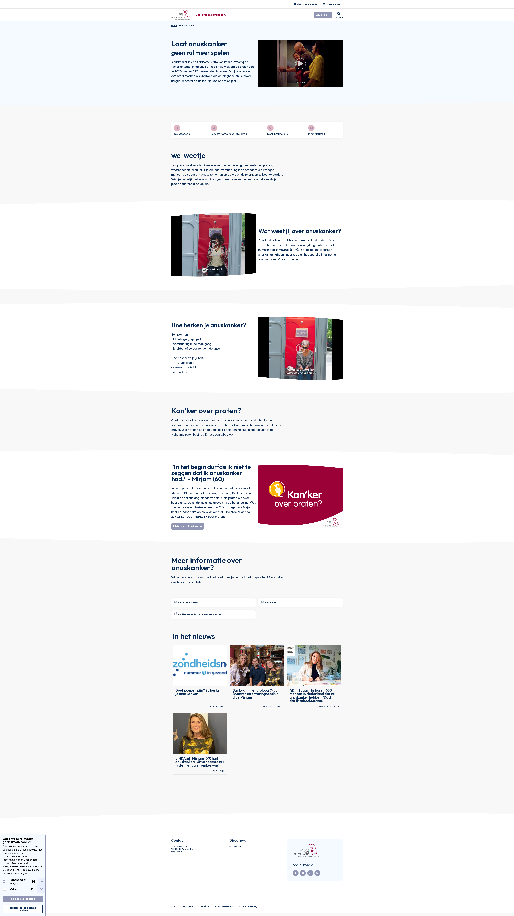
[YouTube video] (213, 245)
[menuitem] (209, 15)
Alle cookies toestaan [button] (23, 898)
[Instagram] (317, 873)
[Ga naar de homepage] (306, 851)
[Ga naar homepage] (180, 15)
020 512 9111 (323, 14)
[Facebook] (296, 873)
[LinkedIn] (310, 873)
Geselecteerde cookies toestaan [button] (22, 909)
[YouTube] (303, 873)
